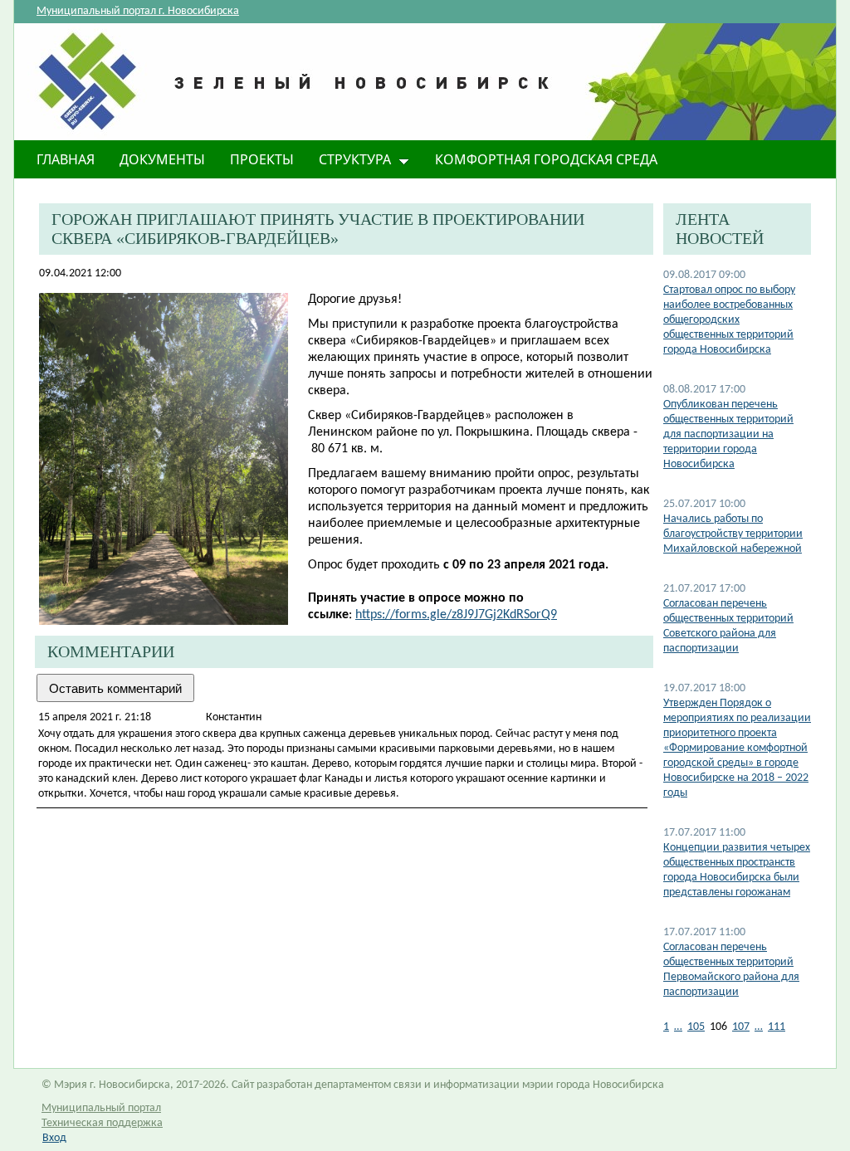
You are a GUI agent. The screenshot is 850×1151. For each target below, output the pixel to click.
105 (696, 1027)
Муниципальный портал (101, 1108)
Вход (54, 1138)
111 (776, 1027)
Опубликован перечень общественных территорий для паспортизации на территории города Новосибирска (728, 434)
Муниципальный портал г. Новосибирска (138, 11)
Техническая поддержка (102, 1123)
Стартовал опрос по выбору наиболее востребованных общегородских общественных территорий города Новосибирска (729, 320)
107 (741, 1027)
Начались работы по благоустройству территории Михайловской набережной (733, 534)
